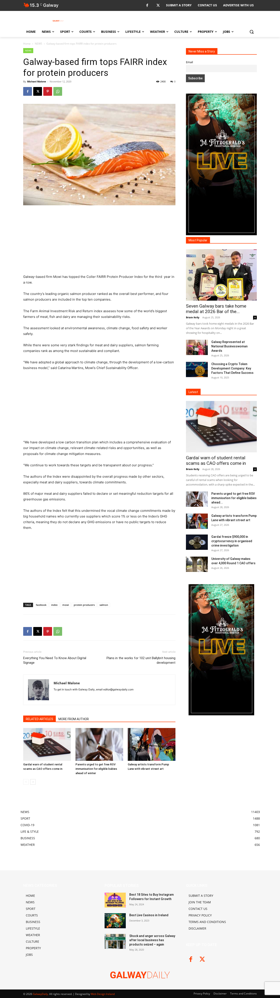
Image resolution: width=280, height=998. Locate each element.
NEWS (38, 43)
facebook (41, 604)
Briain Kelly (192, 317)
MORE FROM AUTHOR (73, 719)
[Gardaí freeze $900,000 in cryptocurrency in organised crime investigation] (197, 542)
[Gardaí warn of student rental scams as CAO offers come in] (47, 744)
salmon (104, 604)
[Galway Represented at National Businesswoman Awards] (197, 347)
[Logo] (58, 20)
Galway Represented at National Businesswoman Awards (229, 346)
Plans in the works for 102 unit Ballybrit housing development (141, 660)
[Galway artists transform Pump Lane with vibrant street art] (151, 744)
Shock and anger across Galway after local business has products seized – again (152, 940)
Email (189, 62)
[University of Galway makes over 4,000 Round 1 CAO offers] (197, 564)
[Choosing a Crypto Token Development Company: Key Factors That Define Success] (197, 369)
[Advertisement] (99, 241)
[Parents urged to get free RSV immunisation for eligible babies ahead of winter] (99, 744)
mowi (65, 604)
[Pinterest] (47, 91)
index (54, 604)
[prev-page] (26, 782)
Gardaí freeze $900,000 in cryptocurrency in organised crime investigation (231, 541)
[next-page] (33, 782)
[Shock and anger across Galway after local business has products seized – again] (115, 941)
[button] (251, 31)
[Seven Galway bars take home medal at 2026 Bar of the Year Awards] (221, 275)
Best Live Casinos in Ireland (148, 915)
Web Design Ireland (103, 994)
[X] (158, 5)
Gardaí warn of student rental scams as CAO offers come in (216, 460)
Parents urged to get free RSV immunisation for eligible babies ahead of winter (96, 769)
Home (27, 43)
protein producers (84, 604)
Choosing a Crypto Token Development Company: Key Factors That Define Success (232, 368)
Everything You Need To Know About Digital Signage (54, 660)
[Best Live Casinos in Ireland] (115, 920)
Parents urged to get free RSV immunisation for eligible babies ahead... (234, 498)
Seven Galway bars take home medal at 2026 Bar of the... (216, 308)
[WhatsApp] (57, 91)
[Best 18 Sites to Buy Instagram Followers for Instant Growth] (115, 900)
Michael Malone (36, 81)
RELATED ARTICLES (39, 719)
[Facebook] (147, 5)
